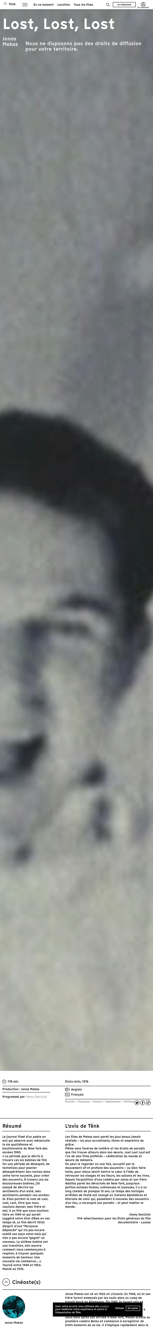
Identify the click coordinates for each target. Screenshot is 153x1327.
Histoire (97, 1101)
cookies (104, 1306)
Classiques (84, 1101)
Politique (128, 1101)
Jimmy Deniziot (36, 1097)
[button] (108, 5)
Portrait (70, 1101)
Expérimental (113, 1101)
